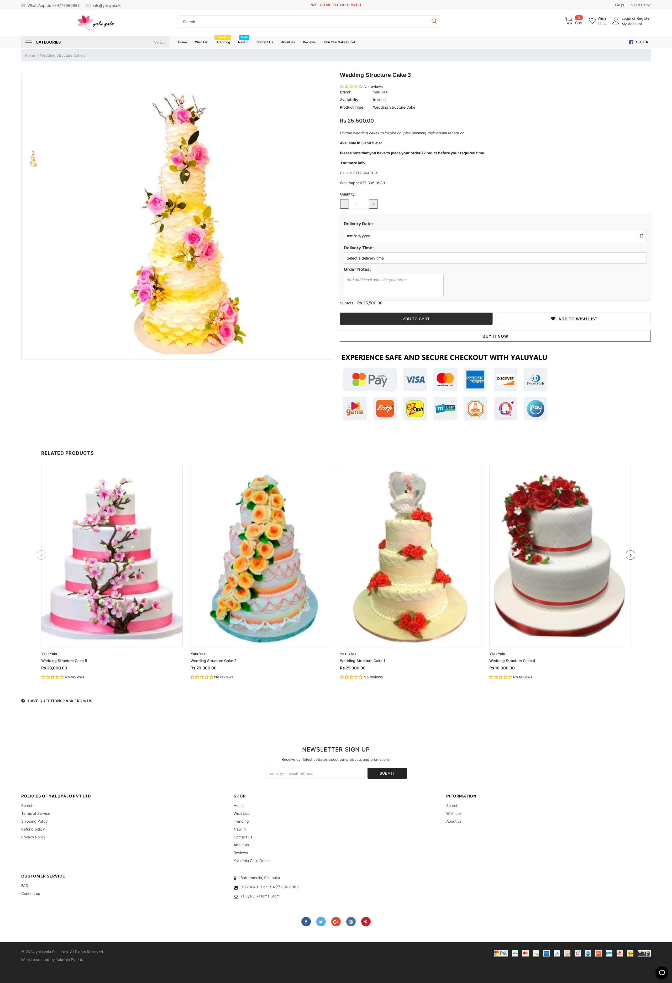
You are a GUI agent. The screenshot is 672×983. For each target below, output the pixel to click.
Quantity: (348, 194)
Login (627, 18)
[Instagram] (351, 921)
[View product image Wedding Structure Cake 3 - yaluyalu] (188, 216)
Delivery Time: (359, 247)
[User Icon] (616, 21)
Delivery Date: (358, 223)
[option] (188, 216)
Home (30, 55)
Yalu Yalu (380, 92)
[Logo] (95, 22)
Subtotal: (347, 303)
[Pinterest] (366, 921)
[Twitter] (321, 921)
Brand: (345, 92)
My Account (632, 24)
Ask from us (79, 701)
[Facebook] (306, 921)
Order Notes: (357, 269)
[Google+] (336, 921)
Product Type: (352, 107)
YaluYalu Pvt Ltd (69, 959)
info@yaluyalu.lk (107, 5)
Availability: (349, 99)
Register (644, 18)
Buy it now (495, 336)
